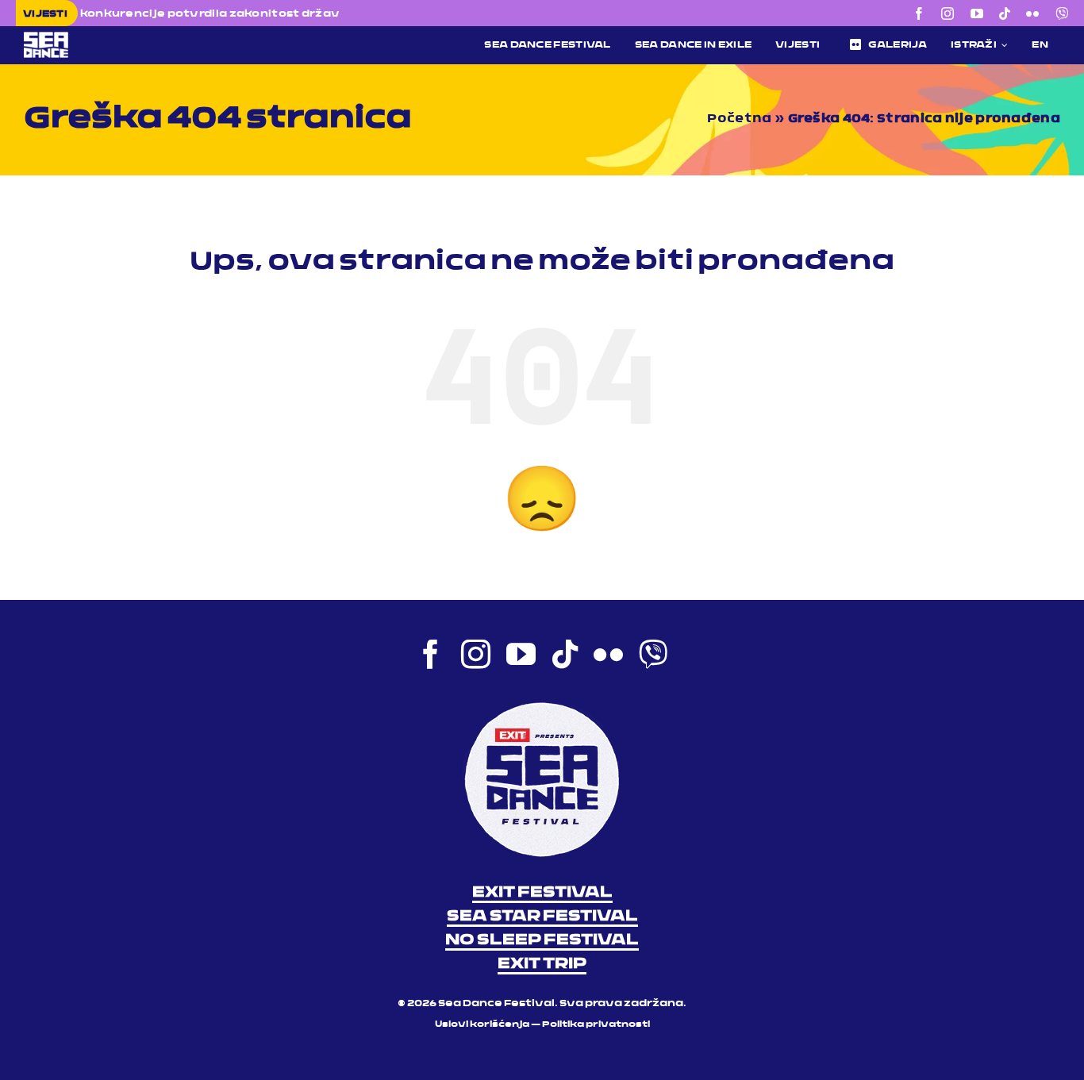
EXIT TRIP (542, 964)
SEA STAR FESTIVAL (542, 916)
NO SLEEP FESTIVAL (542, 940)
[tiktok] (1004, 13)
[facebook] (919, 13)
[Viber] (1061, 13)
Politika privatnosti (596, 1024)
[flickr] (1032, 13)
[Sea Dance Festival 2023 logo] (138, 37)
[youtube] (977, 13)
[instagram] (947, 13)
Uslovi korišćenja (482, 1024)
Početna (739, 119)
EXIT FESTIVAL (542, 893)
